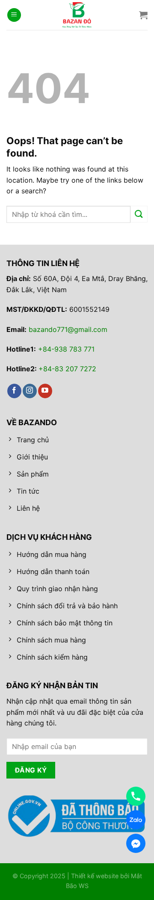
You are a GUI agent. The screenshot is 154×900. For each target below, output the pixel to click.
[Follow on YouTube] (45, 391)
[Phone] (135, 796)
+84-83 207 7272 (67, 368)
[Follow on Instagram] (30, 391)
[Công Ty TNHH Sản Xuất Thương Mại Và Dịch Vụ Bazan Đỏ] (77, 15)
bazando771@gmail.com (68, 329)
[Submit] (139, 214)
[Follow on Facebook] (14, 391)
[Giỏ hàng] (143, 15)
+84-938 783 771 (66, 349)
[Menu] (14, 15)
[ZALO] (135, 819)
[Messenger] (135, 843)
